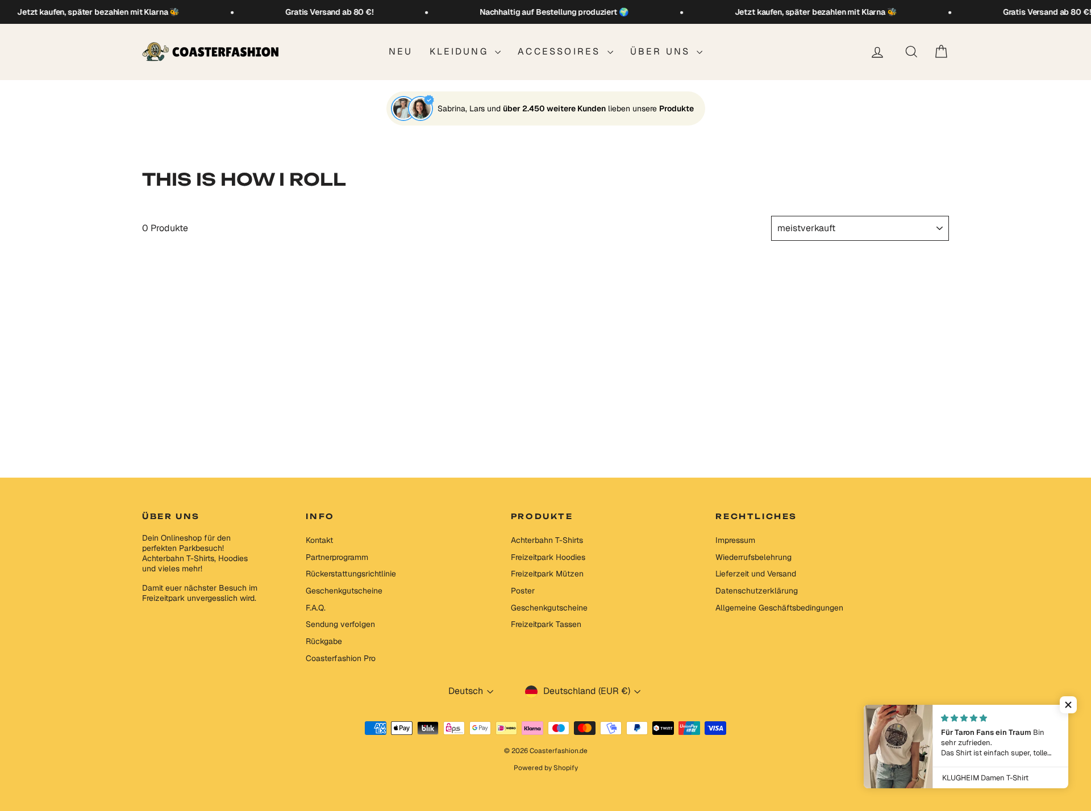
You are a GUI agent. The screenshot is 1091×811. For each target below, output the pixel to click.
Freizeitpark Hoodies (548, 557)
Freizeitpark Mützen (547, 573)
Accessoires (561, 51)
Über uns (662, 51)
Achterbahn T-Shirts (547, 540)
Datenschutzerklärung (756, 591)
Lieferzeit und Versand (755, 573)
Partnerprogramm (337, 557)
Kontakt (319, 540)
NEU (401, 51)
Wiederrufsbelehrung (753, 557)
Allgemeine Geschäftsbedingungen (779, 608)
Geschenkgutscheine (344, 591)
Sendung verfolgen (340, 624)
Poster (523, 591)
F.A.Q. (316, 608)
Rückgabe (324, 641)
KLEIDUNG (461, 51)
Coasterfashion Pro (341, 658)
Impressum (735, 540)
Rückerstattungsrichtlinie (351, 573)
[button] (1068, 704)
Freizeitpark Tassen (546, 624)
